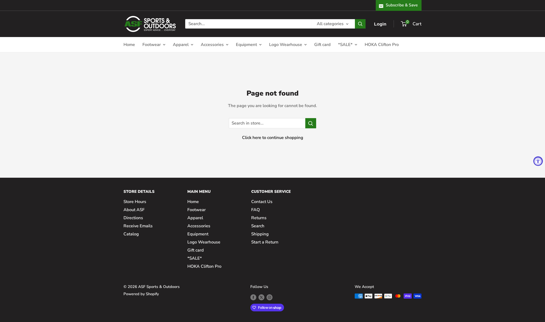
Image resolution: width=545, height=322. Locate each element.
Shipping (260, 234)
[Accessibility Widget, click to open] (538, 161)
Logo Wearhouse (285, 44)
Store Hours (134, 202)
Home (129, 44)
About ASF (134, 210)
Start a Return (264, 242)
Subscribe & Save (402, 5)
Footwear (151, 44)
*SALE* (345, 44)
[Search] (360, 24)
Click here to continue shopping (272, 137)
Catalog (131, 234)
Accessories (212, 44)
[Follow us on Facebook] (253, 297)
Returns (259, 218)
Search (257, 226)
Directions (133, 218)
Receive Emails (138, 226)
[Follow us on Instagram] (269, 297)
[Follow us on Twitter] (261, 297)
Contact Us (261, 202)
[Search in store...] (310, 123)
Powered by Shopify (141, 293)
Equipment (246, 44)
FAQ (255, 210)
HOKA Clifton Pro (382, 44)
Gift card (322, 44)
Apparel (181, 44)
